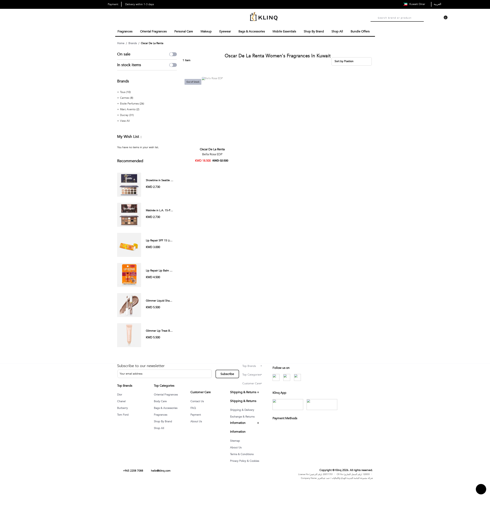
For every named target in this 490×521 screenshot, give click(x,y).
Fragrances (161, 417)
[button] (238, 80)
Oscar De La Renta (212, 149)
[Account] (428, 20)
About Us (196, 425)
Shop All (159, 431)
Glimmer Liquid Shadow (160, 300)
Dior (120, 394)
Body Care (161, 403)
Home (120, 42)
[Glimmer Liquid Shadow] (129, 304)
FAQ (193, 412)
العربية (437, 4)
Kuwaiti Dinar (417, 4)
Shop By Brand (164, 424)
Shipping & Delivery (243, 413)
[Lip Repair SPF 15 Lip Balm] (129, 244)
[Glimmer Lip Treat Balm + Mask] (129, 334)
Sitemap (235, 444)
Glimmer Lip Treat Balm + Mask (165, 330)
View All (125, 120)
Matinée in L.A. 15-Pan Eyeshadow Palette (171, 210)
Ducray (124, 114)
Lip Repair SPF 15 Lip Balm (162, 240)
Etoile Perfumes (130, 103)
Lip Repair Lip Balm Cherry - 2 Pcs (166, 270)
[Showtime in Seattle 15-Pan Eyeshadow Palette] (129, 184)
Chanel (122, 401)
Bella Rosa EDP (212, 154)
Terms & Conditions (243, 458)
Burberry (123, 408)
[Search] (373, 18)
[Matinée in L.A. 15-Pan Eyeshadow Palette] (129, 214)
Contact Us (197, 405)
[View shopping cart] (443, 20)
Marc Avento (128, 109)
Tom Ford (123, 415)
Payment (196, 419)
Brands (132, 42)
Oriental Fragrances (167, 396)
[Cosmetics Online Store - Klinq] (264, 17)
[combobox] (401, 17)
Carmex (125, 97)
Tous (123, 91)
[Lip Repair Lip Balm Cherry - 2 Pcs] (129, 274)
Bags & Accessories (167, 410)
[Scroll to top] (481, 499)
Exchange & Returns (243, 420)
